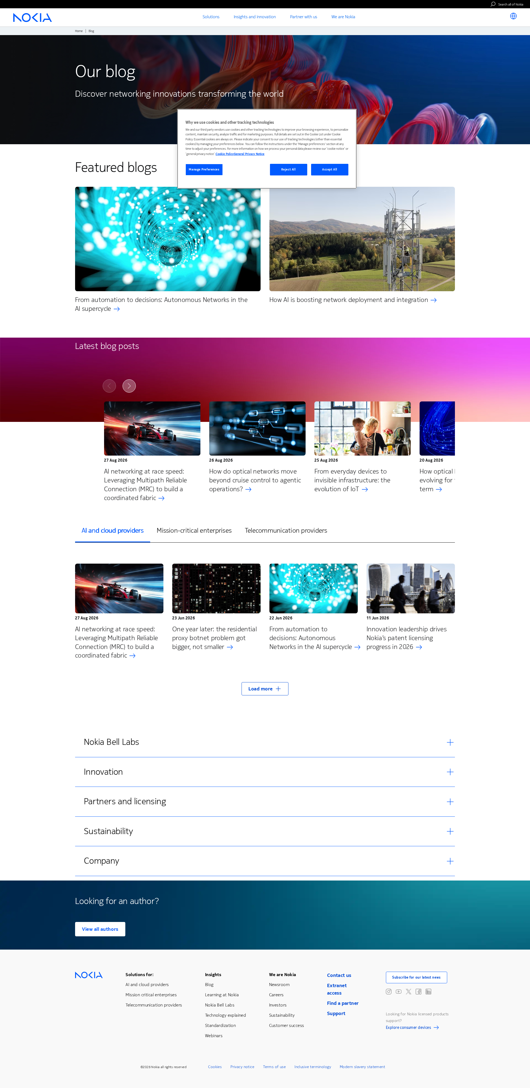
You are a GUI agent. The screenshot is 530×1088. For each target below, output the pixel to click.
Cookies (215, 1067)
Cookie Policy (225, 154)
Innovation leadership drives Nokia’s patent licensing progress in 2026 (407, 638)
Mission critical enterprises (151, 994)
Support (336, 1013)
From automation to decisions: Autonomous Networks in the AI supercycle (161, 304)
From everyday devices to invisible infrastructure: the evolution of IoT (352, 480)
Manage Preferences (204, 169)
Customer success (286, 1025)
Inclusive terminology (313, 1067)
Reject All (288, 169)
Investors (278, 1005)
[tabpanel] (265, 626)
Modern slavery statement (362, 1067)
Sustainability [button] (108, 831)
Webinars (213, 1035)
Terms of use (274, 1067)
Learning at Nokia (222, 994)
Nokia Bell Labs (219, 1005)
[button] (265, 688)
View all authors (100, 929)
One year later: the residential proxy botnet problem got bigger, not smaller (214, 638)
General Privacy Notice (249, 154)
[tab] (112, 530)
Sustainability (282, 1015)
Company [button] (102, 860)
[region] (267, 149)
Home (79, 31)
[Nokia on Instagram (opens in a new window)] (388, 991)
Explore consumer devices (408, 1028)
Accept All (329, 169)
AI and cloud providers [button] (113, 530)
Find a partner (343, 1003)
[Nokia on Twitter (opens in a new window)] (408, 991)
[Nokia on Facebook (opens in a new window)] (418, 991)
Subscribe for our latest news (416, 977)
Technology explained (225, 1015)
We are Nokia (282, 974)
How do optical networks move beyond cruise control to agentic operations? (255, 480)
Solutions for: (139, 974)
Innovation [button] (103, 771)
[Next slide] (129, 386)
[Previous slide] (109, 386)
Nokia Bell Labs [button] (111, 742)
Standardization (220, 1025)
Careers (276, 994)
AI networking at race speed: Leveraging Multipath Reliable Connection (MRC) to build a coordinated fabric (145, 484)
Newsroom (279, 984)
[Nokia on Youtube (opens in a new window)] (398, 991)
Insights (213, 974)
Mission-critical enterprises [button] (194, 530)
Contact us (339, 975)
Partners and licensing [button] (125, 801)
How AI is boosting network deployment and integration (348, 300)
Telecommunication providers (154, 1005)
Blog (209, 984)
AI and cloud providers (147, 984)
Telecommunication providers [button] (286, 530)
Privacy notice (242, 1067)
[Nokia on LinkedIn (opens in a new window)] (428, 991)
